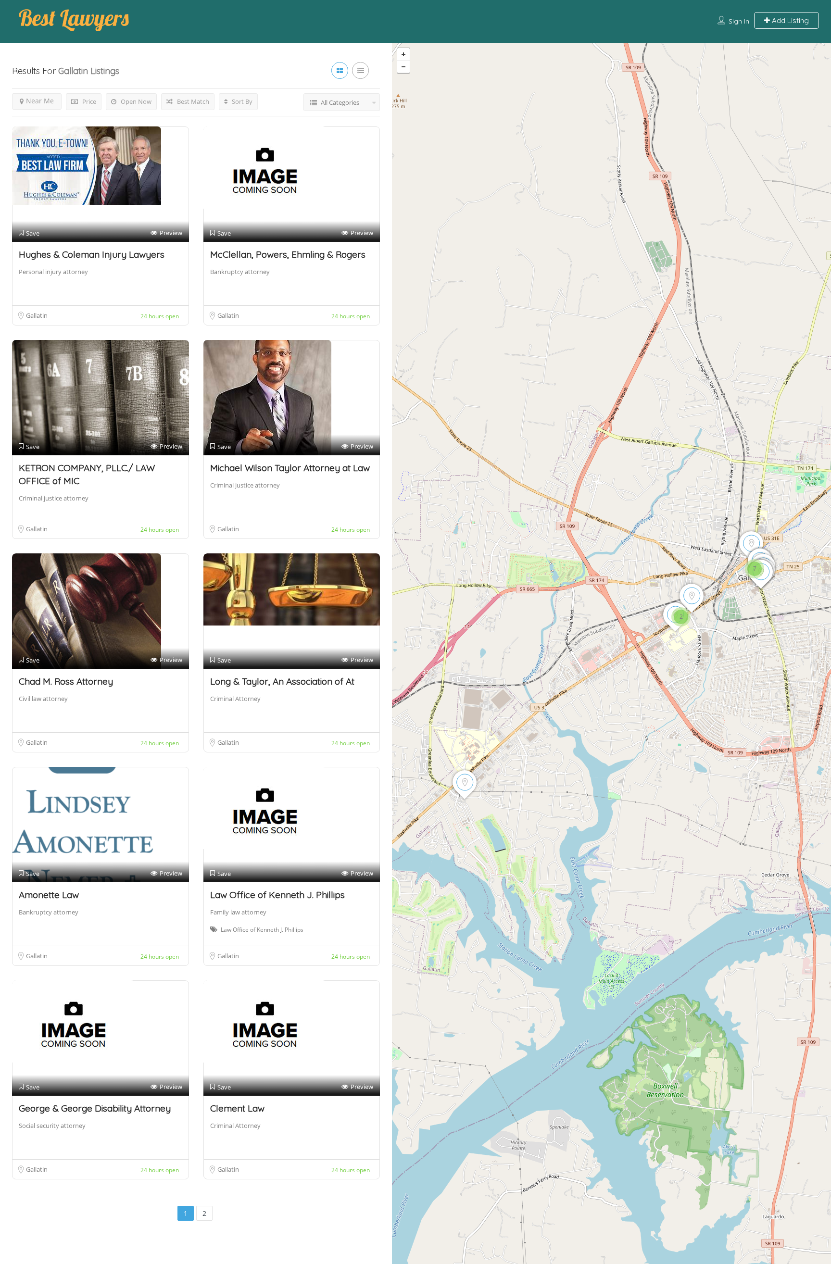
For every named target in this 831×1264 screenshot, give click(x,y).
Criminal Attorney (235, 698)
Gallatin (37, 315)
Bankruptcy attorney (240, 271)
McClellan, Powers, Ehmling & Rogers (287, 254)
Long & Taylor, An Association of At (282, 681)
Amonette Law (49, 895)
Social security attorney (52, 1125)
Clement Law (237, 1108)
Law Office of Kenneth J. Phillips (277, 895)
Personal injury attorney (53, 271)
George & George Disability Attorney (95, 1108)
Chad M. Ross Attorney (66, 681)
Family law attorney (238, 912)
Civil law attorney (43, 698)
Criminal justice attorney (53, 498)
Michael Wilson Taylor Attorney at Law (290, 468)
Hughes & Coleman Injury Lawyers (91, 254)
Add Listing (789, 20)
